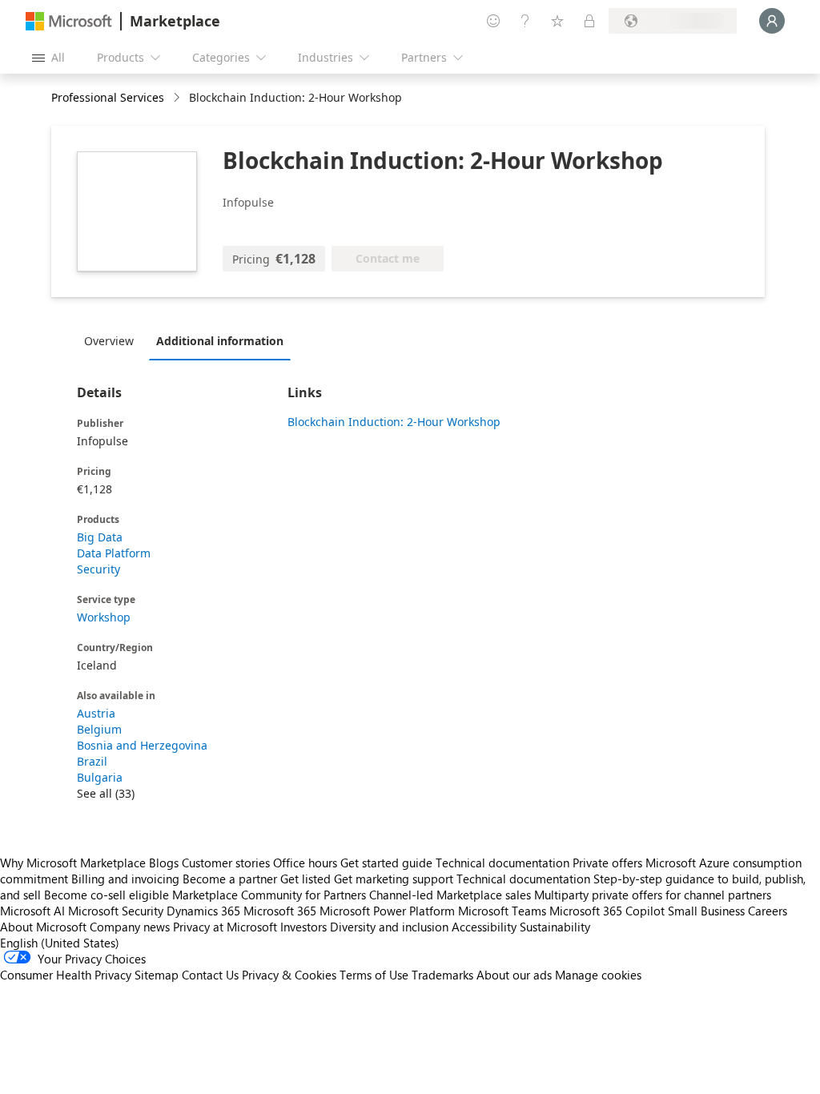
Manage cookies (598, 975)
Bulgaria (100, 777)
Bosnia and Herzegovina (142, 745)
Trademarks (442, 975)
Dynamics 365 (203, 911)
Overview (109, 340)
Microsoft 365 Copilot (607, 911)
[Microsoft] (69, 21)
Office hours (305, 863)
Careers (767, 911)
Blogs (164, 863)
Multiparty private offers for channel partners (652, 895)
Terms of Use (374, 975)
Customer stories (226, 863)
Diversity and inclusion (389, 927)
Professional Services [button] (107, 97)
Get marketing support (393, 879)
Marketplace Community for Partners (269, 895)
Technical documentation (502, 863)
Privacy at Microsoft (225, 927)
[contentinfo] (178, 98)
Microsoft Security (115, 911)
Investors (303, 927)
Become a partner (230, 879)
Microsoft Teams (502, 911)
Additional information (219, 340)
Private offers (607, 863)
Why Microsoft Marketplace (73, 863)
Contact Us (210, 975)
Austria (96, 713)
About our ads (514, 975)
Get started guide (386, 863)
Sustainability (555, 927)
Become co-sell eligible (106, 895)
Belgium (99, 729)
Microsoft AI (32, 911)
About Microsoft (43, 927)
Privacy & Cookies (289, 975)
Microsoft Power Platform (387, 911)
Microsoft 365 (279, 911)
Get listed (305, 879)
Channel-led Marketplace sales (450, 895)
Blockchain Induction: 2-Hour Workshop (393, 421)
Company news (130, 927)
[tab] (113, 340)
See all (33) (106, 793)
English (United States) (59, 943)
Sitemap (157, 975)
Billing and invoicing (125, 879)
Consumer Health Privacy (65, 975)
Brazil (92, 761)
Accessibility (484, 927)
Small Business (706, 911)
